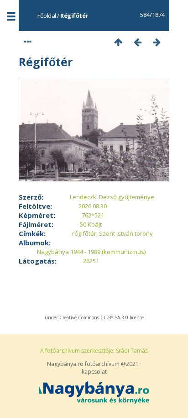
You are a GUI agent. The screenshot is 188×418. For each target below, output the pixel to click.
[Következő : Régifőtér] (157, 42)
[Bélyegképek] (118, 42)
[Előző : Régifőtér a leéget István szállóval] (137, 42)
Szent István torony (126, 233)
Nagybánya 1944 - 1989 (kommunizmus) (91, 252)
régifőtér (84, 233)
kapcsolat (94, 372)
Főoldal (46, 15)
